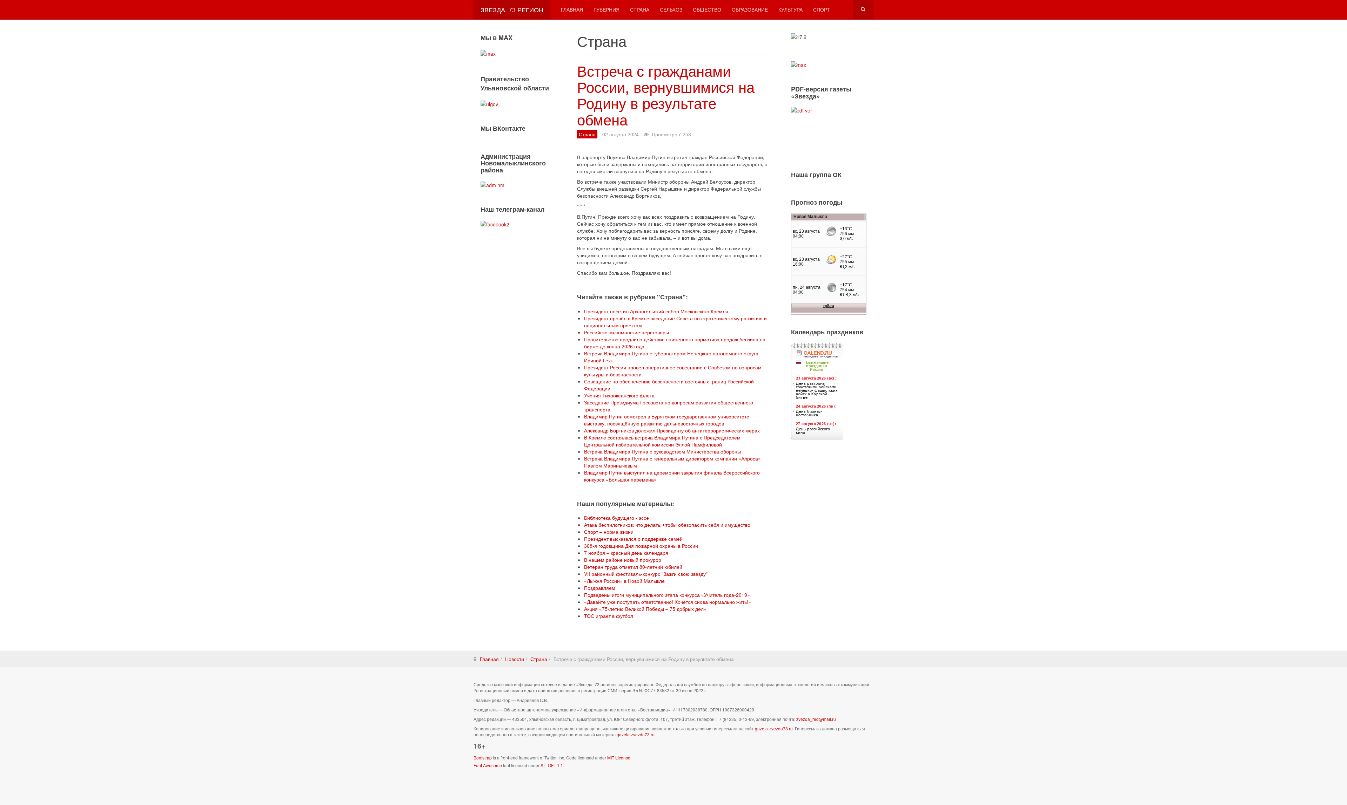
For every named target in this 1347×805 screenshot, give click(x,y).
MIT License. (619, 757)
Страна (639, 9)
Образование (750, 9)
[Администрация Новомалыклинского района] (492, 184)
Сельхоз (671, 9)
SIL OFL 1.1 (552, 765)
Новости (514, 658)
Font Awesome (488, 765)
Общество (707, 9)
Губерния (606, 9)
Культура (790, 9)
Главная (572, 9)
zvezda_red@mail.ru (816, 719)
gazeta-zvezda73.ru (774, 728)
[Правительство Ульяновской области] (489, 103)
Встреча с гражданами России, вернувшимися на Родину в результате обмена (666, 95)
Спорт (821, 9)
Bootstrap (483, 757)
